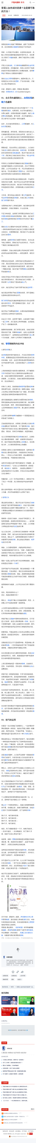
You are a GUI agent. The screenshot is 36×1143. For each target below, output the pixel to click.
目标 (26, 621)
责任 (14, 776)
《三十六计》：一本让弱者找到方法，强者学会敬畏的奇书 (15, 1100)
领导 (10, 930)
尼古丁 (25, 866)
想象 (26, 163)
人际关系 (22, 975)
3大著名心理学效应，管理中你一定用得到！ (13, 1059)
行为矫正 (26, 734)
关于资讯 (30, 1131)
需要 (17, 81)
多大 (6, 150)
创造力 (8, 468)
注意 (6, 227)
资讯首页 (11, 1131)
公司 (24, 195)
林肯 (9, 44)
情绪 (6, 219)
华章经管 (16, 15)
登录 (10, 1030)
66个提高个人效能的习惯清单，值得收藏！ (13, 1074)
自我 (7, 350)
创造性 (22, 150)
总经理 (5, 198)
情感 (7, 645)
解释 (14, 416)
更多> (33, 1109)
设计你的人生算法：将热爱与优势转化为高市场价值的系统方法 (15, 1097)
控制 (15, 198)
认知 (31, 666)
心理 (23, 124)
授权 (21, 935)
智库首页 (5, 1131)
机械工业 (23, 933)
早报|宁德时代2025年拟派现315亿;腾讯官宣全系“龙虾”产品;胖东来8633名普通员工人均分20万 (15, 1086)
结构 (31, 386)
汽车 (3, 373)
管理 (18, 219)
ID (16, 92)
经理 (12, 240)
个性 (3, 155)
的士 (23, 282)
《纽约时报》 (19, 927)
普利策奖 (30, 930)
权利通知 (18, 1131)
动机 (10, 65)
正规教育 (15, 47)
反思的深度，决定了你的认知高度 (11, 1068)
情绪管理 (22, 386)
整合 (4, 116)
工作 (28, 198)
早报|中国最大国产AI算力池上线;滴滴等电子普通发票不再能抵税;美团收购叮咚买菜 (15, 1089)
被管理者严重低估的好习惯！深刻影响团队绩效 (14, 1071)
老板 (12, 216)
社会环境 (31, 65)
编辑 (4, 930)
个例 (15, 563)
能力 (3, 102)
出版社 (28, 933)
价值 (28, 426)
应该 (4, 466)
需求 (9, 235)
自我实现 (28, 98)
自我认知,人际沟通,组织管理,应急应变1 (13, 1123)
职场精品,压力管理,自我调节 (11, 1119)
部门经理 (4, 200)
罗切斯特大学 (25, 917)
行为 (15, 65)
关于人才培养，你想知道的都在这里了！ (13, 1062)
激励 (17, 153)
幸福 (20, 65)
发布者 (4, 1043)
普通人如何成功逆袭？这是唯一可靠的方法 (14, 1116)
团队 (24, 269)
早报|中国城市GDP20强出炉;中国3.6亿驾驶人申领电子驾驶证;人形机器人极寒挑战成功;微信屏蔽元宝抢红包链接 (15, 1095)
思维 (9, 747)
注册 (27, 1030)
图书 (6, 760)
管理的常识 (10, 92)
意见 (9, 303)
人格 (32, 113)
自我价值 (14, 975)
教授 (7, 919)
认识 (4, 805)
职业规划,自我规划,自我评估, (11, 1113)
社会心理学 (8, 79)
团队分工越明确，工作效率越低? (11, 1065)
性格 (24, 850)
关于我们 (24, 1131)
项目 (9, 111)
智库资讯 (5, 987)
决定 (15, 526)
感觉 (15, 408)
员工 (31, 335)
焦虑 (6, 682)
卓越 (10, 57)
